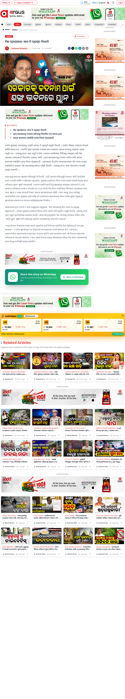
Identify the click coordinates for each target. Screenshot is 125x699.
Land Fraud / (39, 515)
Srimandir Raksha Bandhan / (14, 372)
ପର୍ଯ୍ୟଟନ (58, 24)
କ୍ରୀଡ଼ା (87, 24)
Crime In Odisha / (72, 459)
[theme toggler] (108, 3)
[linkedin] (79, 48)
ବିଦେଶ (68, 24)
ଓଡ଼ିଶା (18, 24)
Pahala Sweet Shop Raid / (44, 547)
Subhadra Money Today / (44, 372)
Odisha (15, 30)
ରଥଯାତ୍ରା (27, 24)
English (102, 2)
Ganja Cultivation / (103, 547)
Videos (5, 2)
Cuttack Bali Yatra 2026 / (12, 459)
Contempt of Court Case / (75, 428)
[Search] (113, 2)
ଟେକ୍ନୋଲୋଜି (99, 24)
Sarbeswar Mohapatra (19, 48)
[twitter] (72, 48)
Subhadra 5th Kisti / (104, 372)
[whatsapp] (76, 48)
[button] (21, 325)
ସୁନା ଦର (48, 24)
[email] (83, 48)
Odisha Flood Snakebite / (106, 428)
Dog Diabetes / (8, 547)
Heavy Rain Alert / (9, 515)
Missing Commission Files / (107, 515)
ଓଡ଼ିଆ (94, 2)
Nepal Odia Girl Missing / (12, 428)
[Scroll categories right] (122, 24)
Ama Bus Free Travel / (42, 459)
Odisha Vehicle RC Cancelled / (77, 372)
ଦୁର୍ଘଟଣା (38, 24)
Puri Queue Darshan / (74, 547)
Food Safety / (70, 515)
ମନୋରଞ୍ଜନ (112, 24)
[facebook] (69, 48)
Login (120, 2)
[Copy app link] (87, 48)
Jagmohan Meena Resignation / (46, 428)
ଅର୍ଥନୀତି (78, 24)
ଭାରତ (9, 24)
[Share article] (27, 379)
